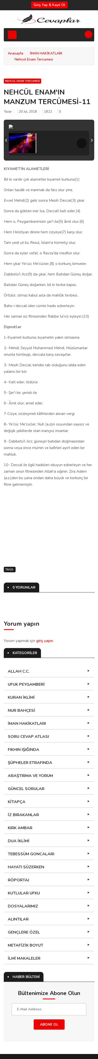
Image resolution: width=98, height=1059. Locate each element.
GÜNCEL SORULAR (26, 789)
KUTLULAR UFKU (24, 893)
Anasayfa (15, 53)
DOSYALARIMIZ (23, 906)
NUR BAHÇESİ (21, 710)
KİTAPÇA (16, 802)
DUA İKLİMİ (18, 841)
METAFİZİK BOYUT (25, 945)
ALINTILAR (18, 919)
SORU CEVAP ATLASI (28, 736)
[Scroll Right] (82, 143)
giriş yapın (44, 640)
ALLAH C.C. (19, 671)
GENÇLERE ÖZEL (24, 932)
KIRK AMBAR (20, 828)
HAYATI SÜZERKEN (26, 867)
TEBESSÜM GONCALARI (31, 854)
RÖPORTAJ (18, 880)
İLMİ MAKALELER (24, 958)
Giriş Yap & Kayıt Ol (49, 5)
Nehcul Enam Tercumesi (34, 59)
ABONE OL (49, 1024)
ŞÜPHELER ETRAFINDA (30, 762)
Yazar (8, 111)
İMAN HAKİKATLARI (46, 53)
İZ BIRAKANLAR (23, 815)
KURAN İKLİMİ (21, 697)
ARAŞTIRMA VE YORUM (30, 776)
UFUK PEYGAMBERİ (26, 684)
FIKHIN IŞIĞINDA (23, 749)
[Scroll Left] (16, 143)
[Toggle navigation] (12, 35)
